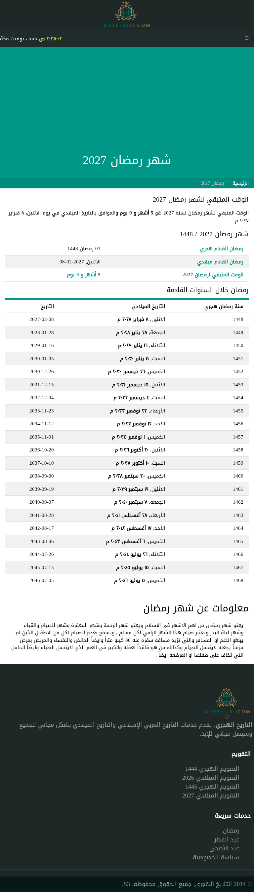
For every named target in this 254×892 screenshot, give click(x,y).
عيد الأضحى (224, 848)
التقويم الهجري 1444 (212, 768)
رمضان (231, 830)
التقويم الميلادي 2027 (210, 795)
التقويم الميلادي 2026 (210, 777)
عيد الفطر (226, 839)
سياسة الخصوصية (216, 857)
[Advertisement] (127, 102)
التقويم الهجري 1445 (212, 786)
